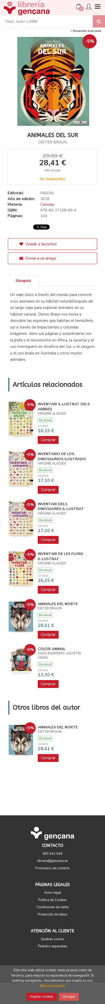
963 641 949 (52, 853)
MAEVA (47, 193)
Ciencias (47, 204)
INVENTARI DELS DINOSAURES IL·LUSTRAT (61, 507)
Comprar (48, 439)
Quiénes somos (52, 939)
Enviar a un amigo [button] (40, 258)
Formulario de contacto (52, 868)
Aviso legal (52, 892)
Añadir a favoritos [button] (40, 244)
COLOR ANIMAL (51, 649)
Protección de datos (53, 914)
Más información (52, 986)
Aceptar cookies (42, 996)
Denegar (68, 996)
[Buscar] (99, 21)
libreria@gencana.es (52, 861)
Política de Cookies (52, 900)
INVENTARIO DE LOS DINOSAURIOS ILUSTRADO (62, 456)
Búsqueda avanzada (86, 31)
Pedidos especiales (52, 946)
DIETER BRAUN (52, 142)
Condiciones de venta (52, 907)
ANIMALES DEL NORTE (58, 604)
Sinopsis (23, 280)
